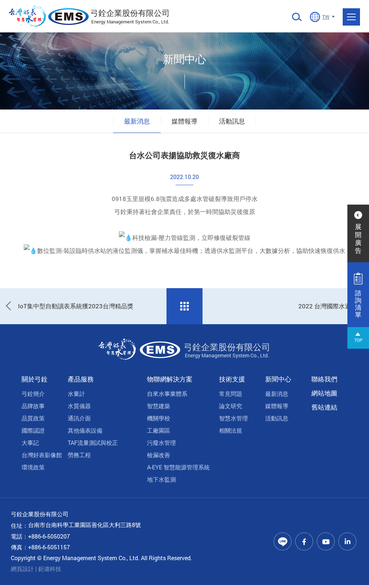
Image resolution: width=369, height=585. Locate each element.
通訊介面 (79, 418)
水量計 (76, 393)
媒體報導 (184, 121)
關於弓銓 (35, 379)
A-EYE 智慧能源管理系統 (178, 467)
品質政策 (33, 418)
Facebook (304, 541)
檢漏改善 (158, 455)
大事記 (30, 442)
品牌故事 (33, 406)
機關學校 (158, 418)
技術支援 (232, 379)
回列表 (184, 306)
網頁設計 (22, 568)
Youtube (326, 541)
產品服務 (81, 379)
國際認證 (33, 430)
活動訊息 (232, 121)
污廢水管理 (161, 442)
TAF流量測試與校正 (93, 442)
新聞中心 (278, 379)
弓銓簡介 (33, 393)
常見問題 (230, 393)
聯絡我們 (324, 379)
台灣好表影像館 (42, 455)
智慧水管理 (233, 418)
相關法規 (230, 430)
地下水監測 (161, 479)
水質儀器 (79, 406)
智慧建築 (158, 406)
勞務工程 (79, 455)
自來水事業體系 (167, 393)
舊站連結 (324, 407)
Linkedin (347, 541)
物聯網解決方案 (169, 379)
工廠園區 (158, 430)
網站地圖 (324, 393)
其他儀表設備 (85, 430)
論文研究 (230, 406)
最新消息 (137, 121)
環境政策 (33, 467)
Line (283, 541)
